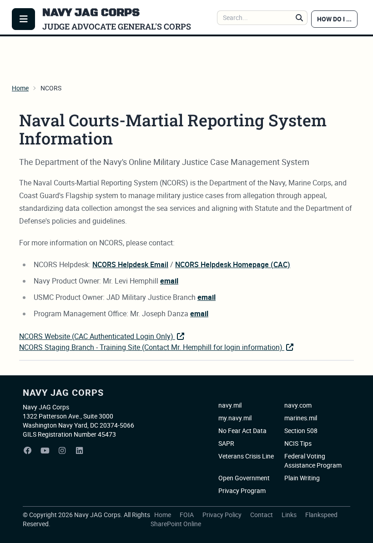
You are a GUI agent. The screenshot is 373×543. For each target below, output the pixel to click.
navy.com (298, 405)
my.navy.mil (235, 417)
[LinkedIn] (80, 450)
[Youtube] (45, 450)
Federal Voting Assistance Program (313, 460)
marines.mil (300, 417)
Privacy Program (242, 490)
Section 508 (301, 430)
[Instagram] (62, 450)
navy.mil (230, 405)
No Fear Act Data (242, 430)
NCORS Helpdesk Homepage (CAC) (232, 264)
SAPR (226, 443)
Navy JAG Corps (63, 392)
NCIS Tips (298, 443)
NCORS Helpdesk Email (130, 264)
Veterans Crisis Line (246, 456)
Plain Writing (302, 477)
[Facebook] (28, 450)
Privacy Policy (222, 514)
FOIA (187, 514)
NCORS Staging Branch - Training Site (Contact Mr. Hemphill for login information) (151, 347)
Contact (262, 514)
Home (20, 88)
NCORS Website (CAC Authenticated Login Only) (97, 336)
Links (290, 514)
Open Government (244, 477)
